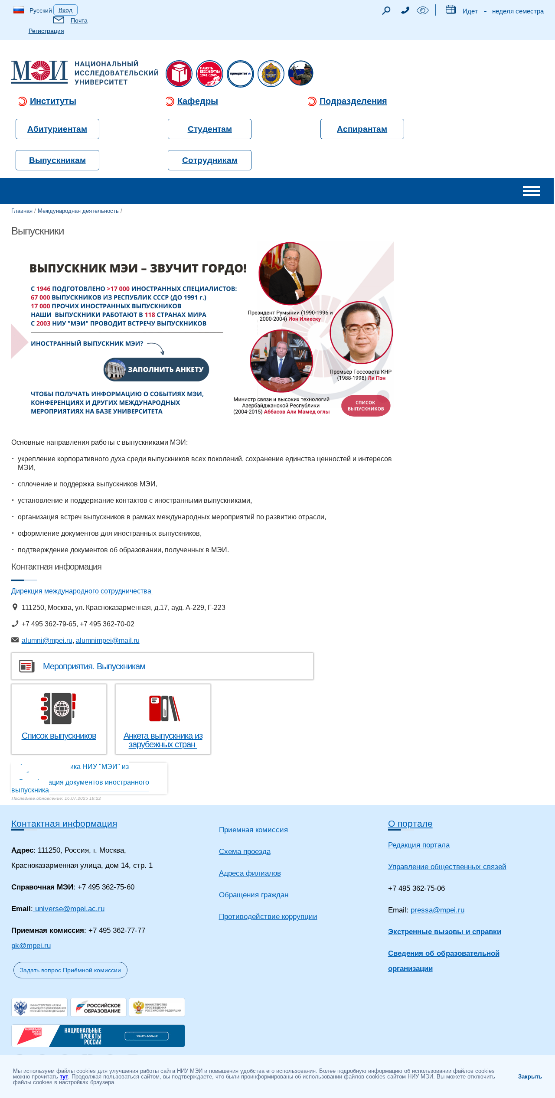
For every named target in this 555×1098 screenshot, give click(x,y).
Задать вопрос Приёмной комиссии (70, 970)
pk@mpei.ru (31, 946)
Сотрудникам (210, 160)
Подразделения (353, 101)
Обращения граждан (253, 895)
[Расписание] (450, 11)
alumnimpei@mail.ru (108, 640)
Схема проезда (245, 851)
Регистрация (46, 30)
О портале (410, 823)
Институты (53, 101)
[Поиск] (386, 12)
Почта (79, 20)
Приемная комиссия (253, 830)
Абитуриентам (57, 129)
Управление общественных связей (447, 867)
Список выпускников (59, 735)
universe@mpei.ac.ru (68, 909)
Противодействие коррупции (268, 916)
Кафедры (197, 101)
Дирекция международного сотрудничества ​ (82, 591)
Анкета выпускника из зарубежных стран (163, 740)
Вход (65, 10)
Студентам (210, 129)
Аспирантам (362, 129)
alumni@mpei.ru (47, 640)
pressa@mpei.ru (437, 910)
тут (64, 1076)
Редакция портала (419, 845)
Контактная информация (64, 823)
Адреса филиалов (250, 873)
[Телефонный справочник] (405, 11)
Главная (22, 211)
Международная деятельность (78, 211)
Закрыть (530, 1076)
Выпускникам (57, 160)
